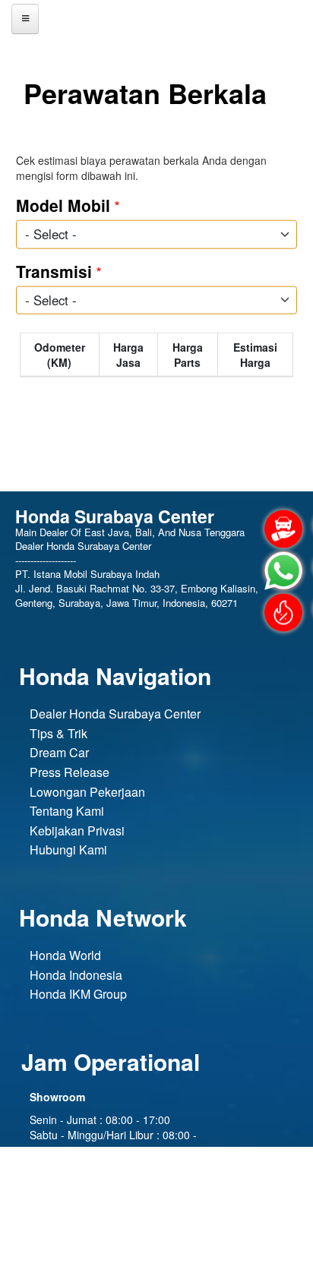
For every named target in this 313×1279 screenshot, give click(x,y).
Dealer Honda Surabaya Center (115, 713)
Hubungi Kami (68, 849)
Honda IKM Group (78, 994)
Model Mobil (63, 205)
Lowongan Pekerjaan (87, 792)
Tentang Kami (67, 811)
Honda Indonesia (76, 975)
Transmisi (54, 270)
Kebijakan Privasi (77, 830)
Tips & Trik (58, 733)
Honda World (65, 955)
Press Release (69, 772)
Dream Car (59, 752)
